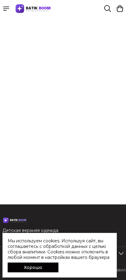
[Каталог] (6, 8)
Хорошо (33, 267)
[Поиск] (107, 8)
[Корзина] (120, 8)
